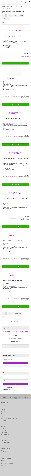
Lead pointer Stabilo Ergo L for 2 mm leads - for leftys (15, 158)
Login (15, 384)
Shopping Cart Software (10, 474)
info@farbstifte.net (5, 432)
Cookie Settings (4, 420)
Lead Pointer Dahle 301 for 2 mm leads (12, 36)
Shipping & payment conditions (7, 416)
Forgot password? (7, 389)
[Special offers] (27, 328)
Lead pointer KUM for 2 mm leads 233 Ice (12, 280)
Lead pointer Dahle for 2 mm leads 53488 (12, 240)
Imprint (2, 460)
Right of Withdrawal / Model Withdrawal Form (10, 418)
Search (15, 363)
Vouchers (3, 411)
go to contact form (5, 434)
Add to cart (15, 63)
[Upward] (27, 473)
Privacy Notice (4, 404)
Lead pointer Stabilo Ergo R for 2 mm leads (13, 118)
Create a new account (7, 387)
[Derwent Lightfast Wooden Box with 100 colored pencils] (15, 331)
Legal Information (4, 409)
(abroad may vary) (6, 46)
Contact (2, 413)
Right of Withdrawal (5, 465)
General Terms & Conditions (7, 407)
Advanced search (15, 366)
